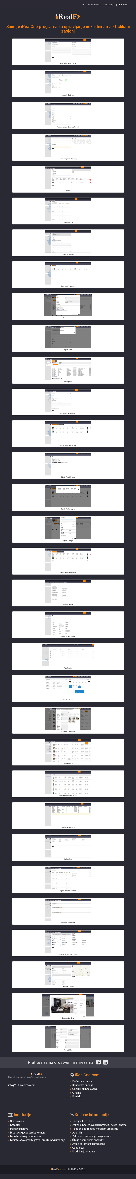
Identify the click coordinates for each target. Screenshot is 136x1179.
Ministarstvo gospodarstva (25, 1136)
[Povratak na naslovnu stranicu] (68, 16)
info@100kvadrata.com (21, 1085)
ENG (125, 4)
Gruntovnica (17, 1121)
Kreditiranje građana (83, 1151)
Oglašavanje (108, 4)
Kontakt (97, 4)
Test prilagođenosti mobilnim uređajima (95, 1128)
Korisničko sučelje (82, 1085)
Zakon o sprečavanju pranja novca (91, 1136)
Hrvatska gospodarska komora (27, 1132)
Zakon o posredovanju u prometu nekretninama (99, 1125)
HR (120, 4)
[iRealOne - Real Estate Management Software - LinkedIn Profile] (105, 1062)
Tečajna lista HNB (82, 1121)
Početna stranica (82, 1081)
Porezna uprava (19, 1128)
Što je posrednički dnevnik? (88, 1140)
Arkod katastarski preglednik (88, 1143)
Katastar (15, 1125)
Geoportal (78, 1147)
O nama (89, 4)
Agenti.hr (77, 1132)
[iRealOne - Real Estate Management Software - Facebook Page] (98, 1062)
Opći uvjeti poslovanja (85, 1089)
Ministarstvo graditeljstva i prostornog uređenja (37, 1140)
